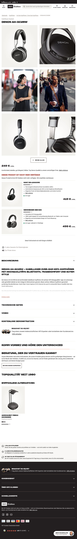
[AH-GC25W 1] (19, 46)
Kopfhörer (12, 15)
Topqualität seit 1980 (18, 361)
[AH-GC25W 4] (57, 90)
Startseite (4, 15)
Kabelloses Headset (8, 19)
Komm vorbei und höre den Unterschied (32, 345)
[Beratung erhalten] (71, 533)
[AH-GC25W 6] (57, 134)
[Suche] (24, 6)
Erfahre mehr (6, 297)
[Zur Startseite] (14, 6)
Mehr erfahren (63, 170)
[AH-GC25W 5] (19, 134)
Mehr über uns (33, 503)
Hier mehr (72, 2)
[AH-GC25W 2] (57, 46)
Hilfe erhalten (16, 334)
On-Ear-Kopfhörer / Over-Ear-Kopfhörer (27, 15)
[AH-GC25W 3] (19, 90)
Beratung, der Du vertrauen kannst (29, 353)
